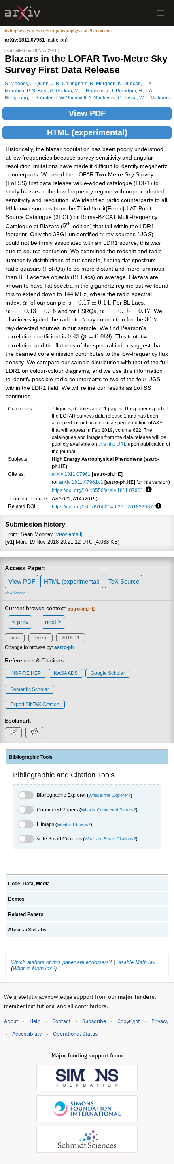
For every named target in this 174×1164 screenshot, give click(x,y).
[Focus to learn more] (147, 490)
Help (35, 1021)
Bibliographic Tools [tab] (31, 757)
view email (68, 534)
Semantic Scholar (29, 689)
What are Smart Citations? (110, 838)
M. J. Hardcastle (92, 90)
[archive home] (22, 13)
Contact (61, 1021)
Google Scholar (108, 673)
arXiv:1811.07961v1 (81, 482)
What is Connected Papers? (108, 809)
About (11, 1021)
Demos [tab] (16, 899)
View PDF (87, 113)
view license (15, 593)
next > (53, 621)
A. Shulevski (101, 97)
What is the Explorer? (110, 795)
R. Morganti (102, 83)
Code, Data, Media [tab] (29, 883)
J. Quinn (39, 83)
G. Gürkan (61, 90)
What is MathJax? (34, 968)
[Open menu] (160, 13)
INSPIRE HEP (25, 673)
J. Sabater (41, 97)
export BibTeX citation (34, 704)
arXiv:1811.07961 (71, 474)
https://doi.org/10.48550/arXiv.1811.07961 (97, 490)
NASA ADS (66, 673)
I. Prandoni (124, 90)
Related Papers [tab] (26, 914)
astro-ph (64, 647)
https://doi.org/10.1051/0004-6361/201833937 (102, 506)
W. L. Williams (154, 97)
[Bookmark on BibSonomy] (13, 732)
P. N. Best (37, 90)
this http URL (112, 444)
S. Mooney (16, 83)
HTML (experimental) (87, 132)
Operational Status (75, 1033)
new (14, 638)
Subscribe (94, 1021)
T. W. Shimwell (70, 97)
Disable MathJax (135, 962)
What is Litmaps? (74, 824)
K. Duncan (129, 83)
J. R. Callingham (69, 83)
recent (40, 638)
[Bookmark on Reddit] (34, 732)
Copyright (128, 1021)
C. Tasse (127, 97)
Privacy (159, 1021)
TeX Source (123, 581)
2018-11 (71, 638)
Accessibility (27, 1033)
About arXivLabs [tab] (27, 929)
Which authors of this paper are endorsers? (61, 962)
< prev (20, 621)
